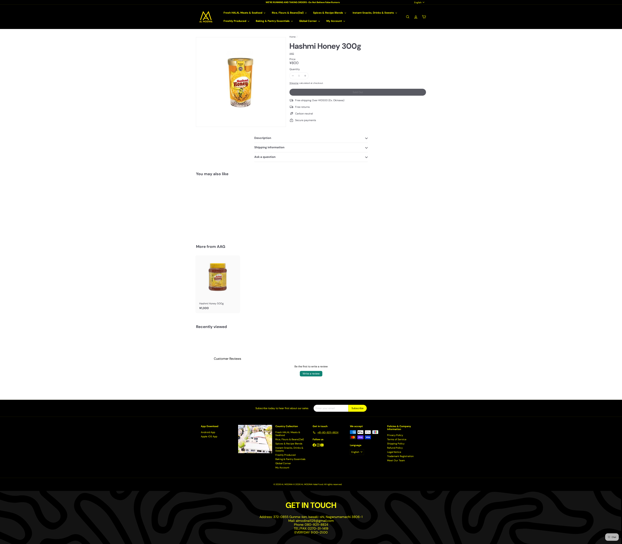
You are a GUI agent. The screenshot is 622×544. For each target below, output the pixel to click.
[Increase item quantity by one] (305, 75)
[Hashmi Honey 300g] (214, 208)
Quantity (294, 69)
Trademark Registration (400, 456)
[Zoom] (241, 82)
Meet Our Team (396, 460)
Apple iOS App (209, 436)
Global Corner (308, 21)
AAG (221, 246)
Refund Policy (395, 447)
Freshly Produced (235, 21)
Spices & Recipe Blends (328, 12)
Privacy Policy (395, 435)
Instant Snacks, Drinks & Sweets (374, 12)
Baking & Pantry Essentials (273, 21)
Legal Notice (394, 452)
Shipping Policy (395, 443)
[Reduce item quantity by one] (292, 75)
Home (292, 36)
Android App (208, 432)
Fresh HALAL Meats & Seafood (243, 12)
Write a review (311, 373)
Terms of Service (396, 439)
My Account (334, 21)
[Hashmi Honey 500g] (217, 284)
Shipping (294, 83)
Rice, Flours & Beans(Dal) (288, 12)
